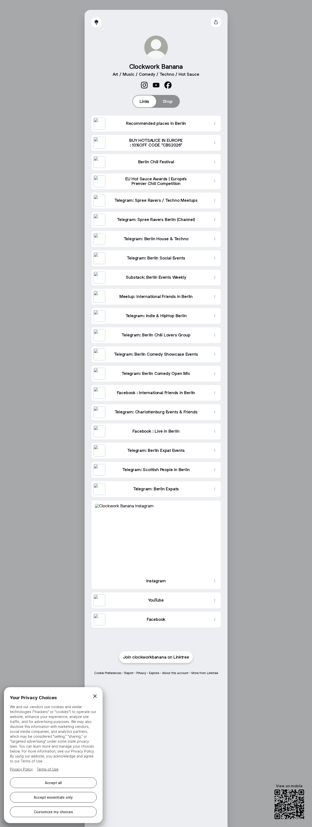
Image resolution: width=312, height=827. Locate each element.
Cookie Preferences (107, 673)
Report (128, 673)
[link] (144, 85)
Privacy (141, 673)
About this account (175, 673)
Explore (154, 673)
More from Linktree (204, 673)
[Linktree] (96, 22)
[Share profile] (216, 22)
